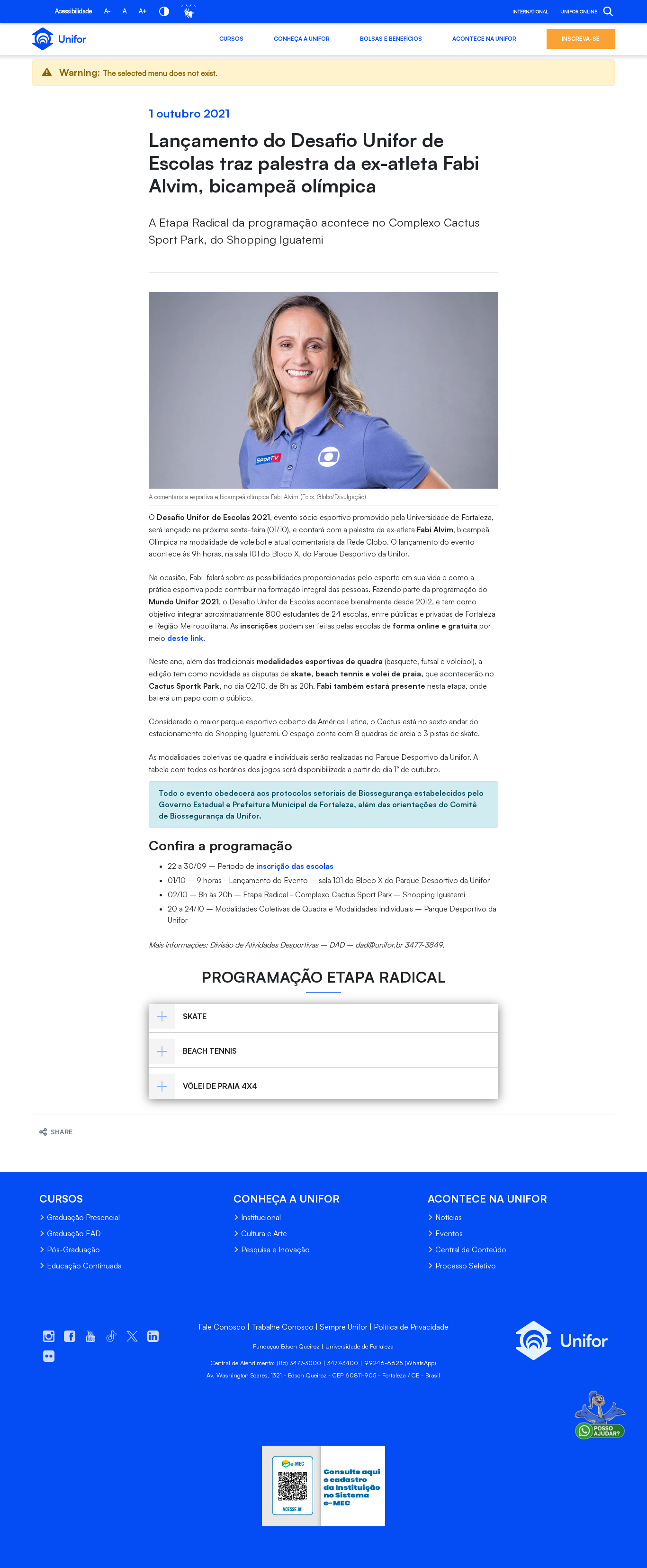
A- (107, 11)
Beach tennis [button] (210, 1051)
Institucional (261, 1217)
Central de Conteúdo (470, 1249)
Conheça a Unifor (302, 38)
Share (61, 1132)
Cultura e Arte (264, 1233)
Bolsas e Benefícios (391, 38)
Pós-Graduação (73, 1249)
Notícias (448, 1217)
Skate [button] (195, 1016)
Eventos (449, 1233)
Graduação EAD (74, 1233)
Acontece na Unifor (484, 38)
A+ (143, 11)
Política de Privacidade (411, 1326)
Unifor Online (578, 11)
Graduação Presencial (83, 1217)
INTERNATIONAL (530, 11)
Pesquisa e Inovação (275, 1249)
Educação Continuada (84, 1265)
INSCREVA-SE (581, 38)
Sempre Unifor (344, 1326)
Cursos (231, 38)
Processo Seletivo (465, 1265)
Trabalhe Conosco (283, 1326)
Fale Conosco (221, 1326)
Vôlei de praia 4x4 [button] (220, 1086)
